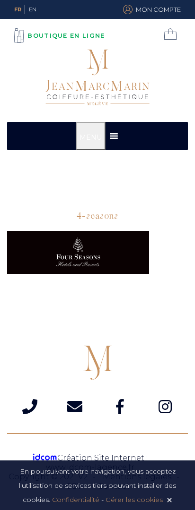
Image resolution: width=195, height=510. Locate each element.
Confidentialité (75, 499)
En (32, 9)
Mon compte (158, 9)
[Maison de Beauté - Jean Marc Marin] (97, 79)
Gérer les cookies (134, 499)
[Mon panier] (172, 33)
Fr (17, 9)
